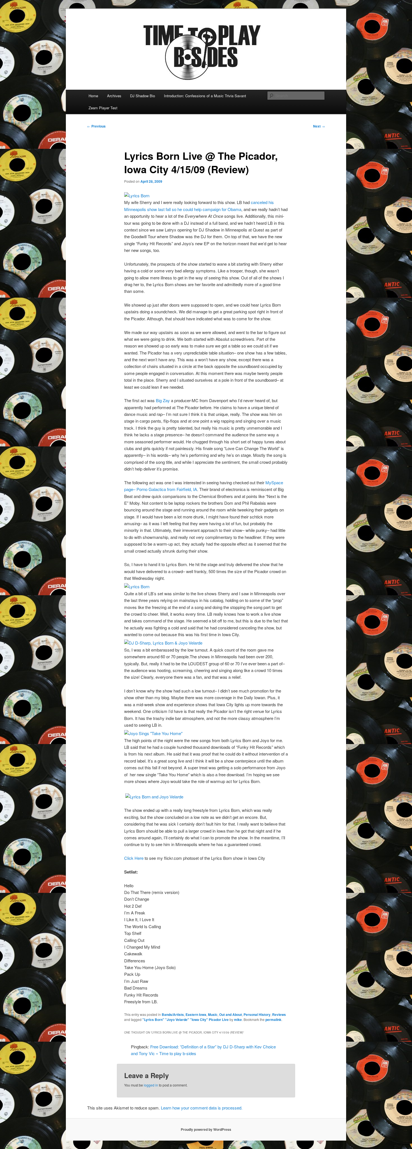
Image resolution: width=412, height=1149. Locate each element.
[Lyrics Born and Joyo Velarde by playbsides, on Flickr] (154, 797)
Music (212, 1014)
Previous (96, 126)
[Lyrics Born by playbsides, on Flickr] (136, 195)
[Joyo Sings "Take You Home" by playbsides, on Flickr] (153, 733)
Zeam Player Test (103, 107)
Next (319, 126)
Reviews (279, 1014)
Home (93, 95)
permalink (273, 1019)
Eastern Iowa (196, 1014)
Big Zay (163, 400)
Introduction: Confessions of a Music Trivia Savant (205, 95)
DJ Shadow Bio (142, 95)
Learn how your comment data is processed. (201, 1108)
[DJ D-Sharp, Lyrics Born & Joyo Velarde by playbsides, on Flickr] (163, 643)
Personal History (257, 1014)
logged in (151, 1085)
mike (238, 1019)
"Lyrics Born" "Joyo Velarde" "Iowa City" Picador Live (185, 1019)
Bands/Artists (173, 1014)
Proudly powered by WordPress (206, 1129)
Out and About (230, 1014)
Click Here (133, 858)
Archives (114, 95)
